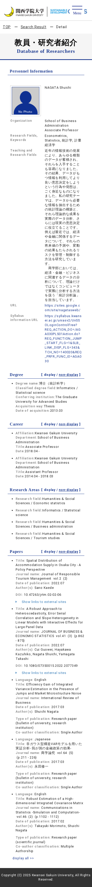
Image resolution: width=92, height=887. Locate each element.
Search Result (34, 27)
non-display (68, 375)
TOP (7, 27)
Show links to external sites (43, 602)
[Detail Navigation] (77, 10)
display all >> (23, 858)
